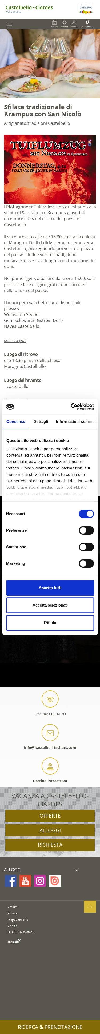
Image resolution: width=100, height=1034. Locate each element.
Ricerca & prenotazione (50, 1027)
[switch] (86, 530)
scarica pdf (15, 340)
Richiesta (50, 844)
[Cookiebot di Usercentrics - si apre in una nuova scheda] (71, 406)
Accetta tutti (50, 587)
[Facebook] (11, 881)
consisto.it (14, 940)
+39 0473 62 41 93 (50, 713)
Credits (12, 907)
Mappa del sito (18, 920)
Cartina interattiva (50, 780)
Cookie (12, 926)
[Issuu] (55, 881)
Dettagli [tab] (40, 421)
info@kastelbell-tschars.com (50, 747)
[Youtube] (25, 881)
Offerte (50, 815)
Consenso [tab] (15, 421)
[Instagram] (40, 881)
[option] (50, 63)
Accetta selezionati (50, 605)
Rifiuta (50, 622)
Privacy (13, 913)
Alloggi (50, 830)
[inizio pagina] (90, 907)
